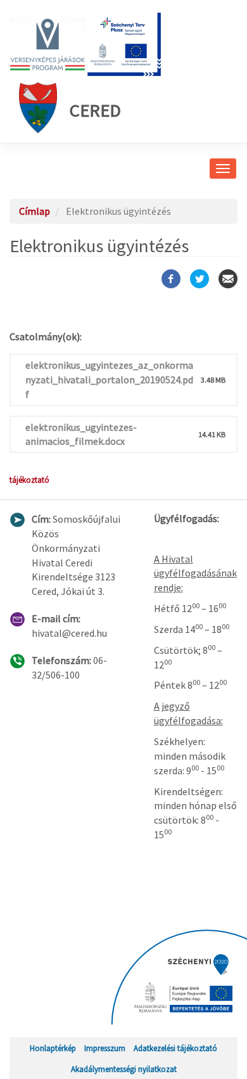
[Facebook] (171, 278)
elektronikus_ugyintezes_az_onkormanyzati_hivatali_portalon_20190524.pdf (109, 379)
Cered (95, 110)
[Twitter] (199, 278)
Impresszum (104, 1048)
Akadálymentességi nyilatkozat (124, 1069)
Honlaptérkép (53, 1048)
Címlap (34, 211)
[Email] (228, 278)
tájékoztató (29, 480)
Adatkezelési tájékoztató (175, 1048)
